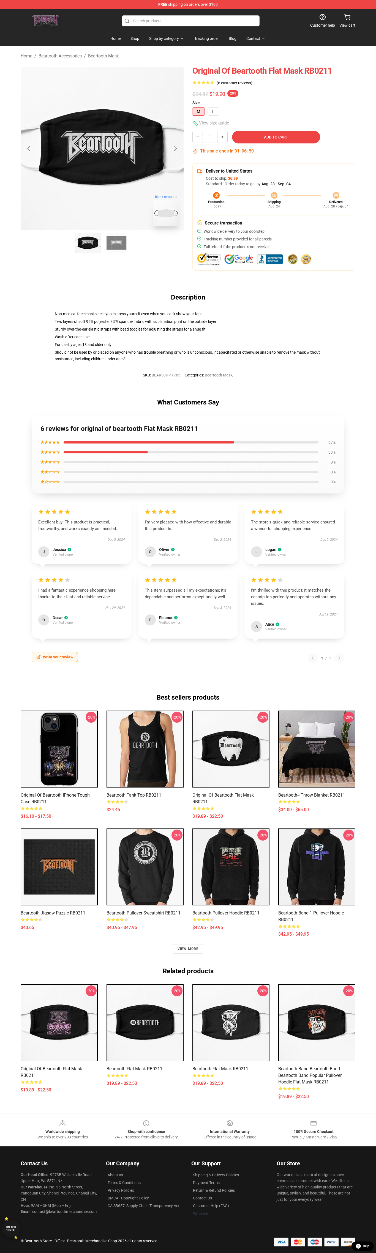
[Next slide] (175, 148)
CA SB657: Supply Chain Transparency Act (143, 1206)
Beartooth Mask (103, 56)
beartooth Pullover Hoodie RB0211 (226, 913)
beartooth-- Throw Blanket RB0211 (311, 795)
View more (188, 949)
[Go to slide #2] (116, 243)
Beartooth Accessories (60, 56)
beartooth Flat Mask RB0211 (134, 1068)
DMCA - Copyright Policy (128, 1198)
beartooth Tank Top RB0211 (134, 795)
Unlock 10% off (11, 1229)
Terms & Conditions (124, 1182)
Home (26, 56)
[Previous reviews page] (313, 658)
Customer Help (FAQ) (211, 1206)
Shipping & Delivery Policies (216, 1175)
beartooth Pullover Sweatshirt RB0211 (144, 913)
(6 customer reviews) (234, 83)
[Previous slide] (29, 148)
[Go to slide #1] (88, 243)
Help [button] (366, 1246)
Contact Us (202, 1198)
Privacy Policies (121, 1190)
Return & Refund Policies (214, 1190)
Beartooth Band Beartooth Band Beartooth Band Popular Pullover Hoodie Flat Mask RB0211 (310, 1075)
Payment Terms (206, 1182)
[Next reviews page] (339, 658)
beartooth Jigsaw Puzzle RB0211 (53, 913)
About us (115, 1175)
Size (196, 103)
